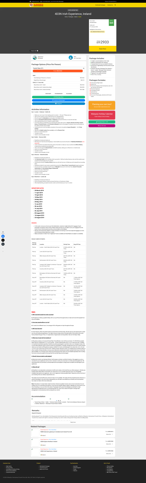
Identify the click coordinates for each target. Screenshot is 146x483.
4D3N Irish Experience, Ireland (48, 451)
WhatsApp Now (59, 97)
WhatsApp (48, 93)
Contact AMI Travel (112, 472)
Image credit (34, 50)
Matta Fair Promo (44, 469)
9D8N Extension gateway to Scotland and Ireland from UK (56, 432)
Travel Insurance (44, 467)
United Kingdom (77, 467)
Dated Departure (44, 429)
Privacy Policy (9, 467)
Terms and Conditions (11, 470)
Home (66, 16)
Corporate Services (10, 472)
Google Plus (110, 470)
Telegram (69, 93)
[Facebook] (3, 236)
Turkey (74, 469)
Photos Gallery (110, 466)
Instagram (110, 469)
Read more (73, 422)
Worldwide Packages (100, 5)
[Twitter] (3, 240)
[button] (58, 69)
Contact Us (110, 5)
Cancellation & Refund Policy (13, 469)
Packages (71, 16)
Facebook (109, 467)
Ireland (75, 16)
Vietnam (75, 470)
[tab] (58, 69)
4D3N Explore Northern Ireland (48, 441)
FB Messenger (58, 93)
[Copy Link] (3, 244)
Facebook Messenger (59, 100)
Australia (75, 466)
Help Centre (9, 466)
